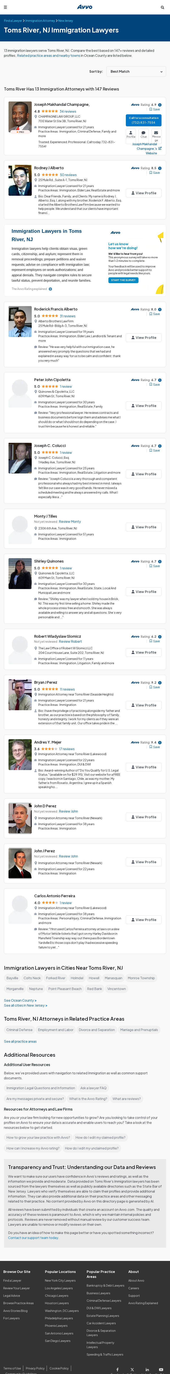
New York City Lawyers (60, 1280)
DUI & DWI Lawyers (99, 1308)
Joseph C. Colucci (50, 445)
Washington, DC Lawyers (62, 1310)
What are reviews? (127, 1098)
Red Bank (94, 988)
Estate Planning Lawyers (103, 1315)
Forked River (55, 978)
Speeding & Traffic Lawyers (105, 1354)
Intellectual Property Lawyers (100, 1345)
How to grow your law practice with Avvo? (38, 1137)
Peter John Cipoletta (52, 379)
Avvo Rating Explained (143, 1303)
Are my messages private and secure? (35, 1098)
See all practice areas (20, 1041)
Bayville (12, 978)
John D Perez (45, 805)
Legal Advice (11, 1295)
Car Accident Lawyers (101, 1323)
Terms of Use (12, 1368)
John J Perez (44, 850)
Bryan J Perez (45, 682)
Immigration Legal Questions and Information (40, 1088)
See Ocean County (19, 1000)
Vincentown (116, 988)
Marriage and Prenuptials (139, 1029)
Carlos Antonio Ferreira (54, 895)
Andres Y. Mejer (48, 742)
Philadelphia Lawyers (59, 1318)
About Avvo (136, 1280)
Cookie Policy (59, 1368)
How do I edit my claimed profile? (100, 1137)
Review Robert (70, 641)
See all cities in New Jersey (24, 1005)
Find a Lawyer (12, 1280)
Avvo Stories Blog (15, 1310)
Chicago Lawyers (56, 1295)
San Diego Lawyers (57, 1341)
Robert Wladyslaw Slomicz (57, 636)
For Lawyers (11, 1318)
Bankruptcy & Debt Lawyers (105, 1285)
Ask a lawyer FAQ (93, 1088)
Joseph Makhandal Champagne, (62, 104)
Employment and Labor (55, 1029)
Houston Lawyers (57, 1303)
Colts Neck (32, 978)
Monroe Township (141, 978)
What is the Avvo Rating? (88, 1098)
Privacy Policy (35, 1368)
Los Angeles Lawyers (59, 1288)
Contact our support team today (33, 1237)
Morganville (15, 988)
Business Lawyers (98, 1293)
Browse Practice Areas (18, 1303)
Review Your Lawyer (16, 1288)
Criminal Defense (19, 1029)
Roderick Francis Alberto (56, 309)
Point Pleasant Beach (65, 988)
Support (134, 1295)
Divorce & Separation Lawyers (101, 1333)
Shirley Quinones (49, 561)
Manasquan (113, 978)
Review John (68, 811)
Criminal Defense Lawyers (104, 1300)
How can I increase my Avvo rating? (33, 1148)
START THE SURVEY (123, 280)
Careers (133, 1288)
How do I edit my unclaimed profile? (92, 1148)
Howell (94, 978)
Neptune (36, 988)
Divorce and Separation (97, 1029)
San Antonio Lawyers (59, 1333)
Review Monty (70, 521)
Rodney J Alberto (49, 167)
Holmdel (77, 978)
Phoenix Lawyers (56, 1325)
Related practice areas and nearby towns (49, 55)
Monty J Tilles (45, 516)
